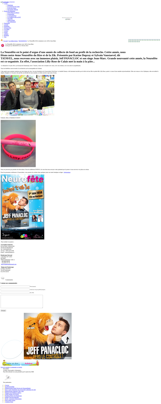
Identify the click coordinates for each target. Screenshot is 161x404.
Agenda (6, 25)
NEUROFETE (23, 41)
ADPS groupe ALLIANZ (12, 394)
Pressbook (6, 26)
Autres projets (11, 20)
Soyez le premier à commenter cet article (11, 367)
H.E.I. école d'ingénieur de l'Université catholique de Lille (20, 389)
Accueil (6, 41)
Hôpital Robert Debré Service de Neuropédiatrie (18, 388)
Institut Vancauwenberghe (12, 397)
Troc (5, 37)
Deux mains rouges (10, 400)
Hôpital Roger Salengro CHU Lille (14, 391)
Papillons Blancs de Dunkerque (13, 396)
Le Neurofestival (11, 15)
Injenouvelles (7, 28)
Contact (6, 31)
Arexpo (7, 385)
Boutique (6, 35)
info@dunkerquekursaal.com (8, 264)
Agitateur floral (9, 402)
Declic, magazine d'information (13, 399)
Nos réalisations (11, 21)
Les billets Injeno (13, 41)
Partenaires (7, 23)
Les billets (6, 29)
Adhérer (6, 34)
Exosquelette (10, 14)
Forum (6, 32)
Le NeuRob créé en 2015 (14, 17)
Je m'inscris (6, 373)
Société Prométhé (9, 386)
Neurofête (10, 18)
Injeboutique (67, 172)
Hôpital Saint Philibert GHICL (13, 392)
